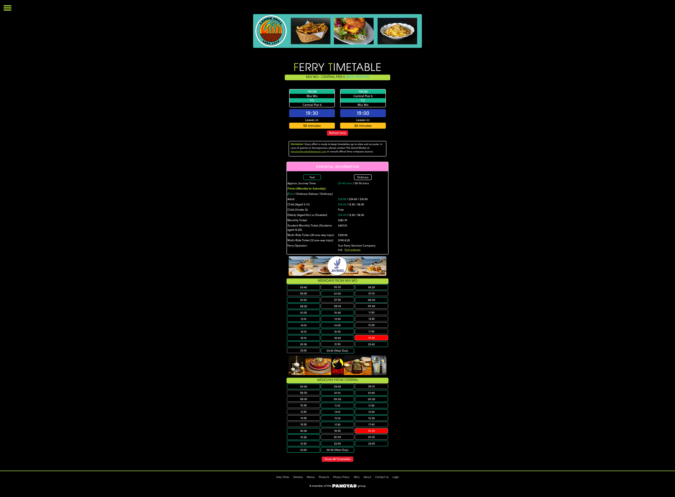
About (367, 477)
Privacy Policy (341, 477)
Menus (311, 477)
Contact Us (381, 477)
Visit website (352, 250)
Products (324, 477)
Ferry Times (282, 477)
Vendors (298, 477)
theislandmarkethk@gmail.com (308, 151)
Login (396, 477)
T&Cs (356, 477)
